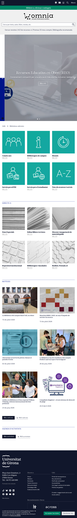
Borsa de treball (32, 485)
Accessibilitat (56, 483)
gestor (18, 514)
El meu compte (46, 30)
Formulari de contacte (8, 483)
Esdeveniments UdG (33, 489)
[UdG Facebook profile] (3, 494)
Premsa (36, 30)
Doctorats (30, 481)
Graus (29, 476)
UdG (3, 126)
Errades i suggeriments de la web (62, 492)
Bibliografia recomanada (62, 30)
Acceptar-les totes (52, 513)
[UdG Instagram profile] (10, 490)
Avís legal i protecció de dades (61, 485)
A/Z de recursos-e (25, 30)
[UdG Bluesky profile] (7, 490)
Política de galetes (57, 487)
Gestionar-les (68, 513)
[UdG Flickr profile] (7, 494)
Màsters (29, 479)
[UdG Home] (3, 3)
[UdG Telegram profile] (13, 494)
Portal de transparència (59, 476)
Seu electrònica (56, 479)
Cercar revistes (11, 30)
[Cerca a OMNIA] (73, 24)
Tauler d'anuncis (32, 483)
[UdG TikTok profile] (3, 490)
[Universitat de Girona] (11, 462)
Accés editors (56, 494)
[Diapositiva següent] (74, 78)
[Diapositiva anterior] (3, 78)
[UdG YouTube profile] (10, 494)
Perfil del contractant (58, 481)
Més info (38, 83)
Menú (73, 3)
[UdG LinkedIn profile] (13, 490)
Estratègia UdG (32, 487)
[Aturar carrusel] (2, 118)
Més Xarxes (5, 498)
